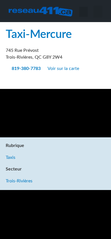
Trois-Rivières (19, 181)
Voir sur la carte (64, 68)
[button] (98, 12)
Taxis (10, 157)
